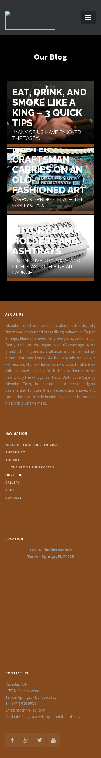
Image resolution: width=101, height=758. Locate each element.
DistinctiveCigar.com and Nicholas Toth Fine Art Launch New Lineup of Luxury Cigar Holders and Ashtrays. (53, 215)
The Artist (15, 452)
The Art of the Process (32, 467)
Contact (13, 497)
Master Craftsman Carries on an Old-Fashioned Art (49, 169)
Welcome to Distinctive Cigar (32, 445)
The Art (12, 460)
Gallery (12, 482)
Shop (10, 490)
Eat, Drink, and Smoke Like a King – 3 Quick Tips (49, 107)
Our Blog (14, 475)
